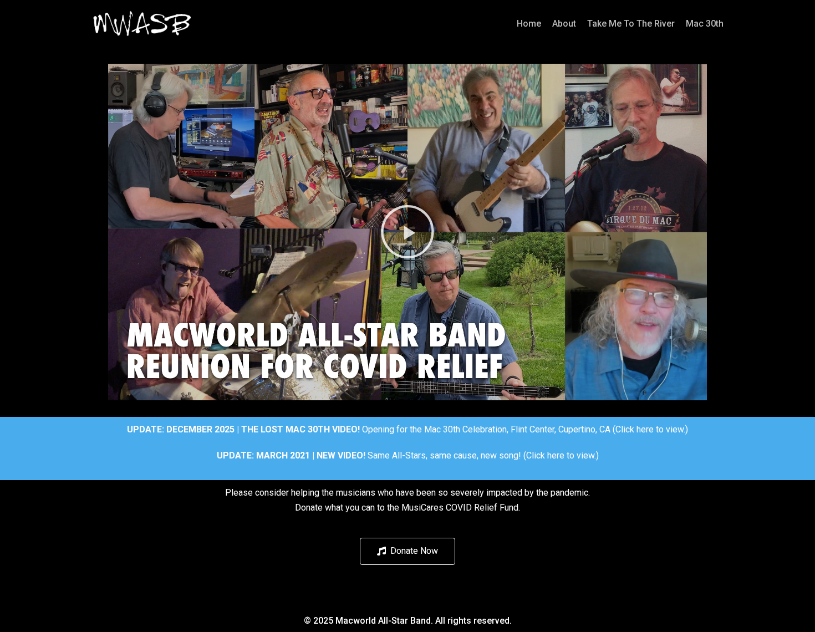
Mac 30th (705, 23)
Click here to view (649, 429)
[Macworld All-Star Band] (142, 23)
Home (529, 23)
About (564, 23)
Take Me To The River (631, 23)
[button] (407, 231)
